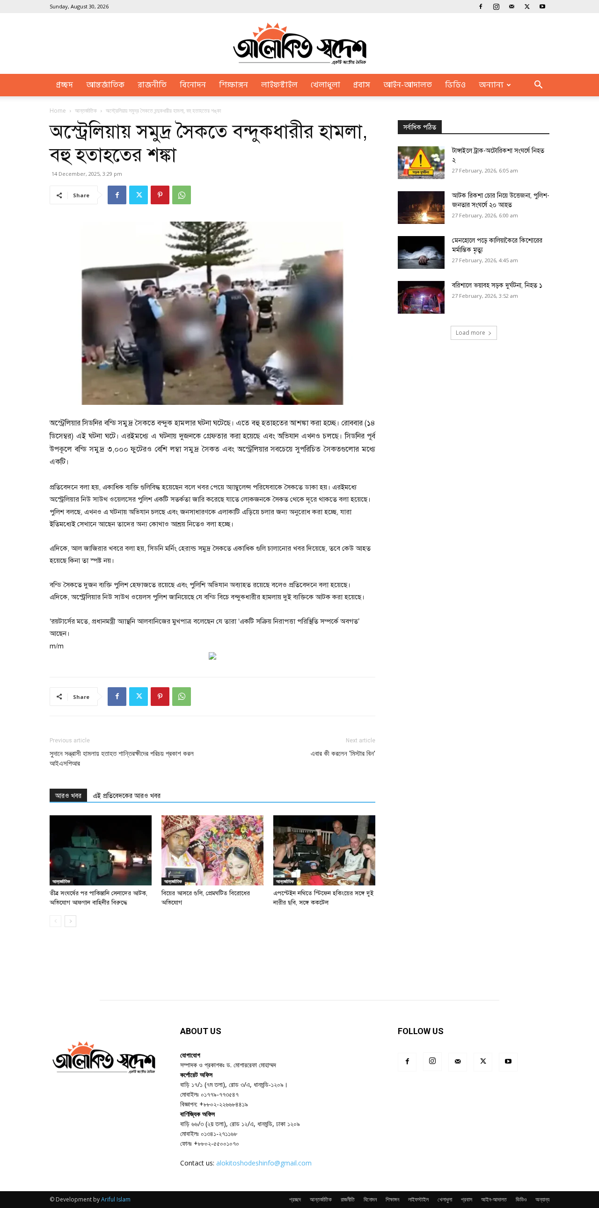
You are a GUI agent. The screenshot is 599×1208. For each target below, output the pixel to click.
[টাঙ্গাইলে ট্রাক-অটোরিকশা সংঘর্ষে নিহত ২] (421, 162)
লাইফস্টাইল (279, 85)
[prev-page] (55, 921)
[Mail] (511, 6)
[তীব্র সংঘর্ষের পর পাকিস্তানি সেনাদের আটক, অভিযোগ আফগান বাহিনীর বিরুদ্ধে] (101, 850)
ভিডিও (455, 85)
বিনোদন (193, 85)
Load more (470, 333)
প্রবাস (361, 85)
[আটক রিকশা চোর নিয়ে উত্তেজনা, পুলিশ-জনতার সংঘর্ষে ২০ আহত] (421, 207)
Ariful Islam (116, 1199)
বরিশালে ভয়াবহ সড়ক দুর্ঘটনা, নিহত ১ (497, 285)
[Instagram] (496, 6)
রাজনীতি (152, 85)
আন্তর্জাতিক (105, 85)
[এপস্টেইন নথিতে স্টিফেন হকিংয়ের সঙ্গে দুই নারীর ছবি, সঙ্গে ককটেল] (324, 850)
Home (58, 111)
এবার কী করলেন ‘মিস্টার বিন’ (343, 753)
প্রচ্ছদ (64, 85)
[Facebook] (481, 6)
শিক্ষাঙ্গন (233, 85)
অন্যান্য (491, 85)
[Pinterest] (160, 195)
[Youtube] (542, 6)
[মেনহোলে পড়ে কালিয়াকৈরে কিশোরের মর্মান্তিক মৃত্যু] (421, 252)
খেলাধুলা (325, 85)
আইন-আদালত (407, 85)
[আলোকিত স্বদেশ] (299, 44)
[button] (538, 85)
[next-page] (70, 921)
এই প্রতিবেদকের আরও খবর (127, 796)
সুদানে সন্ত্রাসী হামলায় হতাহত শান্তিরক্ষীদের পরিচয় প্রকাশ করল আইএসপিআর (122, 758)
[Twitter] (527, 6)
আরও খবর (68, 796)
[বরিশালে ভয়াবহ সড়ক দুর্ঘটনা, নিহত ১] (421, 297)
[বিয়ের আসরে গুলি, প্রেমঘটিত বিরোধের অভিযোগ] (212, 850)
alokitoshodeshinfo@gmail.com (264, 1162)
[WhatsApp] (181, 195)
